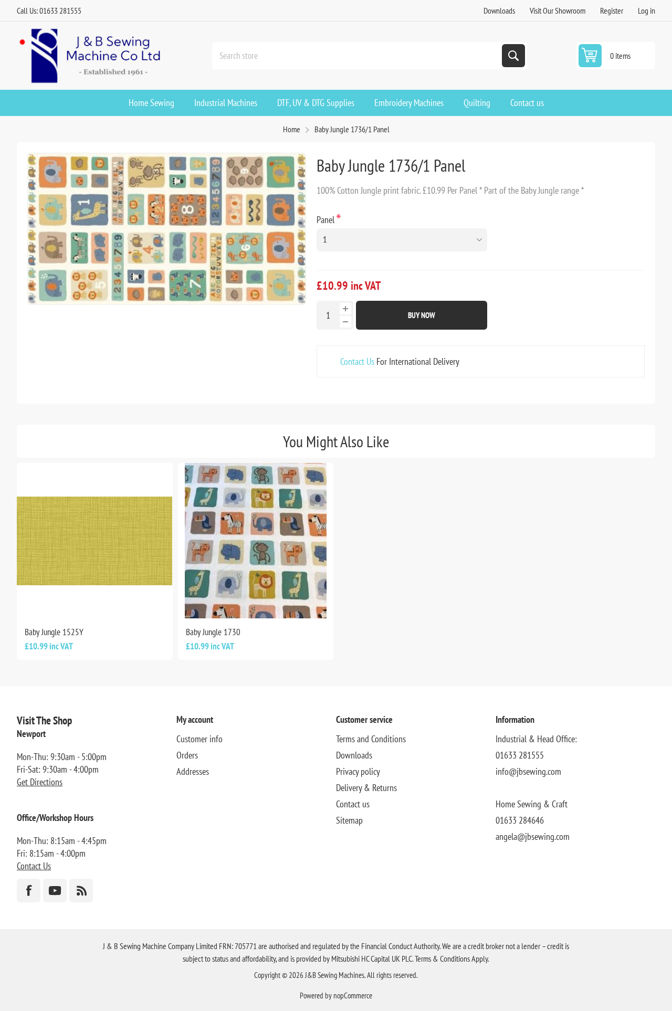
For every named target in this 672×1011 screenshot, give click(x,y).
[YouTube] (55, 890)
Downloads (499, 10)
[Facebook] (28, 890)
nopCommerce (352, 996)
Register (611, 10)
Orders (187, 755)
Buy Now (421, 315)
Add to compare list (59, 601)
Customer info (199, 739)
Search (513, 55)
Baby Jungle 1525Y (54, 632)
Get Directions (39, 782)
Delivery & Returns (366, 788)
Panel (327, 220)
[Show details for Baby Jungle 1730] (256, 541)
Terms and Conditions (371, 739)
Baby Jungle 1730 (213, 632)
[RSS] (81, 890)
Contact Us (357, 361)
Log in (646, 10)
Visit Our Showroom (557, 10)
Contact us (353, 804)
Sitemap (349, 820)
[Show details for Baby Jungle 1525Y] (95, 541)
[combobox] (358, 55)
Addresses (192, 771)
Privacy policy (358, 771)
